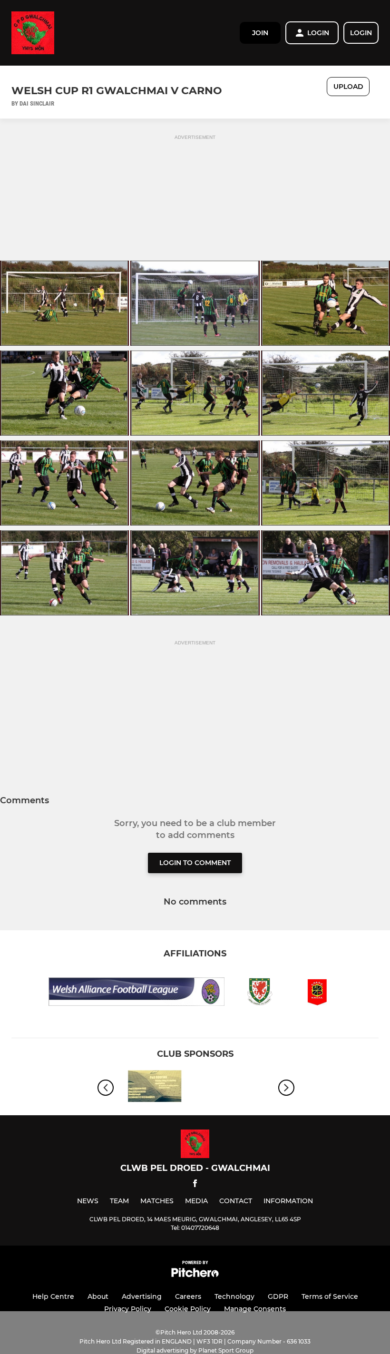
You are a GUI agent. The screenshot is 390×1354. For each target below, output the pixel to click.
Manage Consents (255, 1309)
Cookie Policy (188, 1309)
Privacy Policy (127, 1309)
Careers (188, 1296)
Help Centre (53, 1296)
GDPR (278, 1296)
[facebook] (195, 1185)
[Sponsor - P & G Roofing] (155, 1088)
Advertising (142, 1296)
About (98, 1296)
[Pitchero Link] (195, 1274)
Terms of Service (330, 1296)
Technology (234, 1296)
